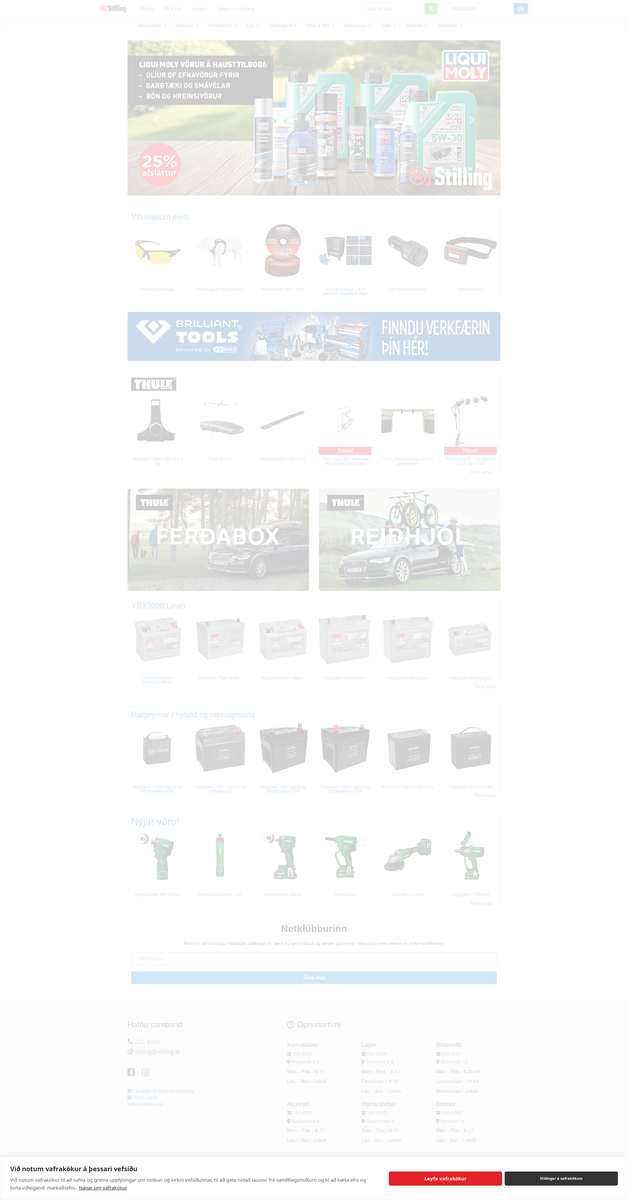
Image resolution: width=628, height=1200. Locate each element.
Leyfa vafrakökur (446, 1178)
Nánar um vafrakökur (103, 1187)
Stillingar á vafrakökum (561, 1178)
